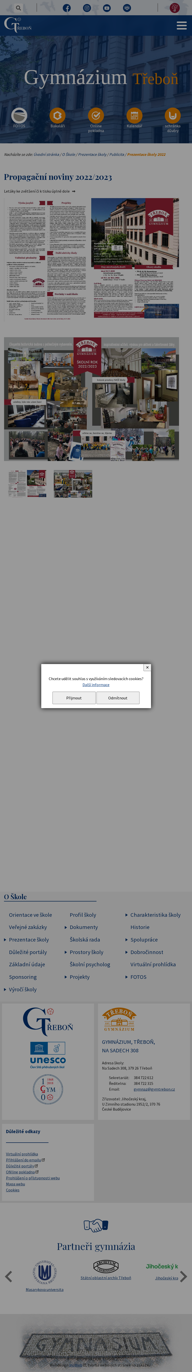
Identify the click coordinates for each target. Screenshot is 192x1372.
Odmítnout (118, 697)
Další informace (96, 684)
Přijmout (74, 697)
